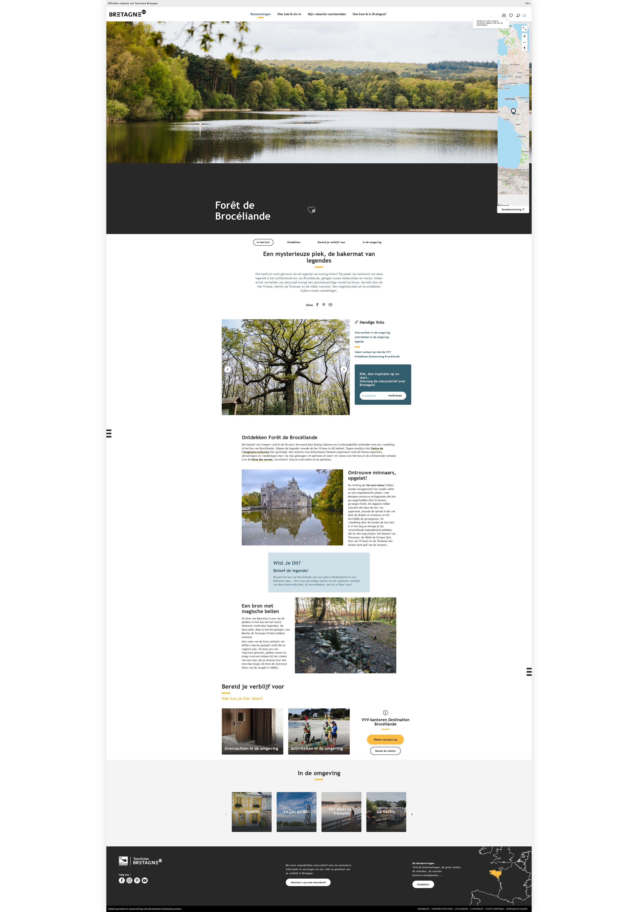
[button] (518, 15)
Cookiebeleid (476, 909)
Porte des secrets (262, 459)
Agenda (359, 341)
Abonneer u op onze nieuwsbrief (308, 882)
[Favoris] (511, 15)
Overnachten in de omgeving (372, 332)
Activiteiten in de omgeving (372, 337)
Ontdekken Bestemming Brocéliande (377, 356)
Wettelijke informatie (442, 909)
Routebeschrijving (511, 209)
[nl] (524, 15)
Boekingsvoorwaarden (517, 909)
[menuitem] (127, 14)
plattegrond (423, 909)
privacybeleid (461, 909)
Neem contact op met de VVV (373, 352)
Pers (528, 3)
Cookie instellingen (494, 909)
